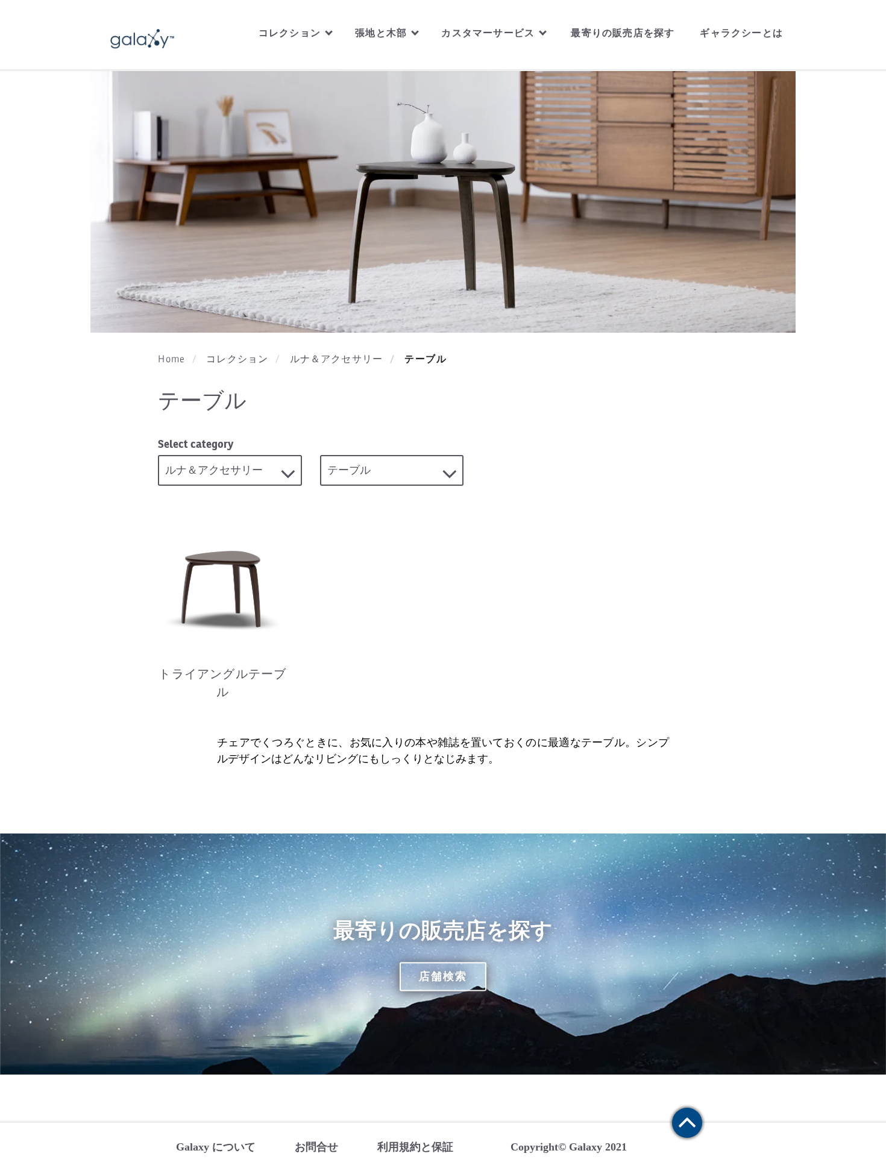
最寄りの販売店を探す (622, 33)
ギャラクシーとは (741, 33)
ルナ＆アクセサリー (336, 359)
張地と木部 (382, 33)
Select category (195, 444)
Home (171, 359)
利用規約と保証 (415, 1147)
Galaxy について (216, 1147)
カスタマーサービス (489, 33)
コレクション (291, 33)
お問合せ (316, 1147)
